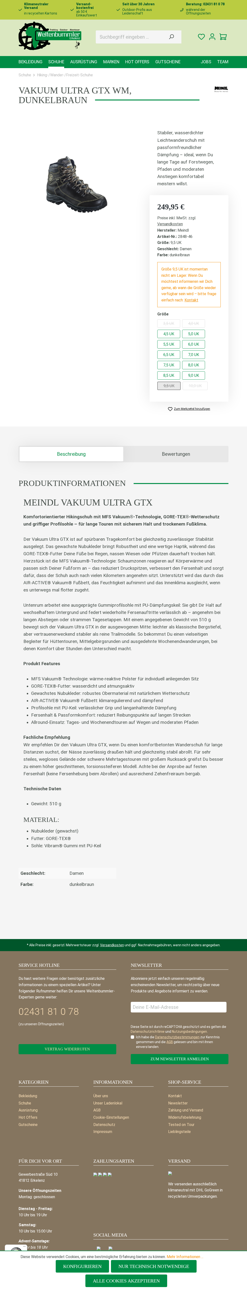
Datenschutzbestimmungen (177, 1037)
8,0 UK (193, 365)
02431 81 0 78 (49, 1011)
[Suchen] (171, 36)
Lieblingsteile (179, 1131)
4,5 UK (168, 334)
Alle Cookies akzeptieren (126, 1280)
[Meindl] (221, 89)
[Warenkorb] (223, 36)
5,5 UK (168, 344)
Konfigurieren (82, 1266)
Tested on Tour (181, 1124)
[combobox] (129, 36)
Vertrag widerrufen (67, 1049)
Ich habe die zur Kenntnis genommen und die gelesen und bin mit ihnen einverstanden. (178, 1041)
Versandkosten (170, 224)
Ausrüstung (28, 1110)
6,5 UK (168, 354)
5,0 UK (193, 334)
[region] (76, 181)
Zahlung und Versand (185, 1110)
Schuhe (25, 1103)
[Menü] (24, 1247)
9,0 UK (193, 375)
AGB (97, 1110)
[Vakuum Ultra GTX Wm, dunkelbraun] (76, 181)
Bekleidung (28, 1096)
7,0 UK (193, 354)
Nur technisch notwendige (153, 1266)
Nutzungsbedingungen (189, 1031)
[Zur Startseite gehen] (50, 35)
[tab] (71, 454)
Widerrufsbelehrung (184, 1117)
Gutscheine (28, 1124)
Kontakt (191, 300)
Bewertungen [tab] (176, 454)
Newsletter (178, 1103)
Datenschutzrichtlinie (148, 1031)
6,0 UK (193, 344)
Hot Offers (28, 1117)
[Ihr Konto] (212, 36)
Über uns (100, 1096)
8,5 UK (168, 375)
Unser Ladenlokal (107, 1103)
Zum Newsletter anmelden (180, 1059)
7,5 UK (168, 365)
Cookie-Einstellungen (111, 1117)
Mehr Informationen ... (185, 1256)
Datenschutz (104, 1124)
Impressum (102, 1131)
